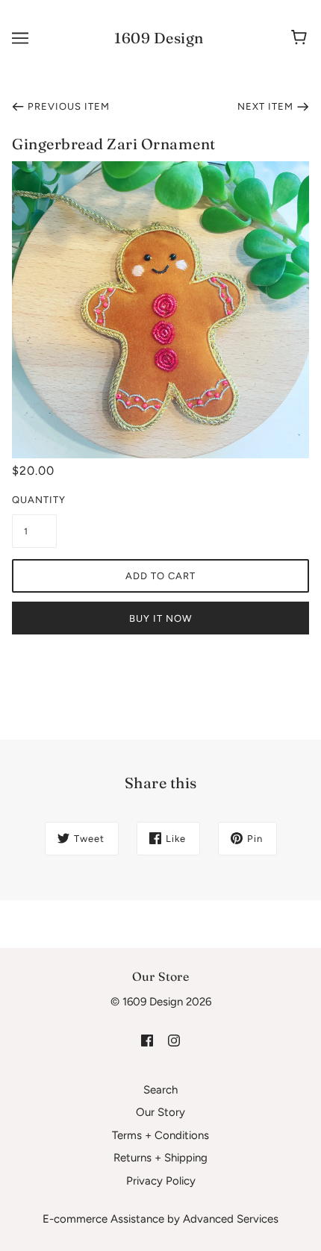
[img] (147, 1040)
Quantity (34, 499)
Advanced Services (230, 1219)
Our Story (160, 1112)
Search (160, 1089)
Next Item (265, 106)
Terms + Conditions (160, 1135)
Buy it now (160, 618)
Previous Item (69, 106)
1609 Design (159, 37)
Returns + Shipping (160, 1157)
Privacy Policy (161, 1181)
